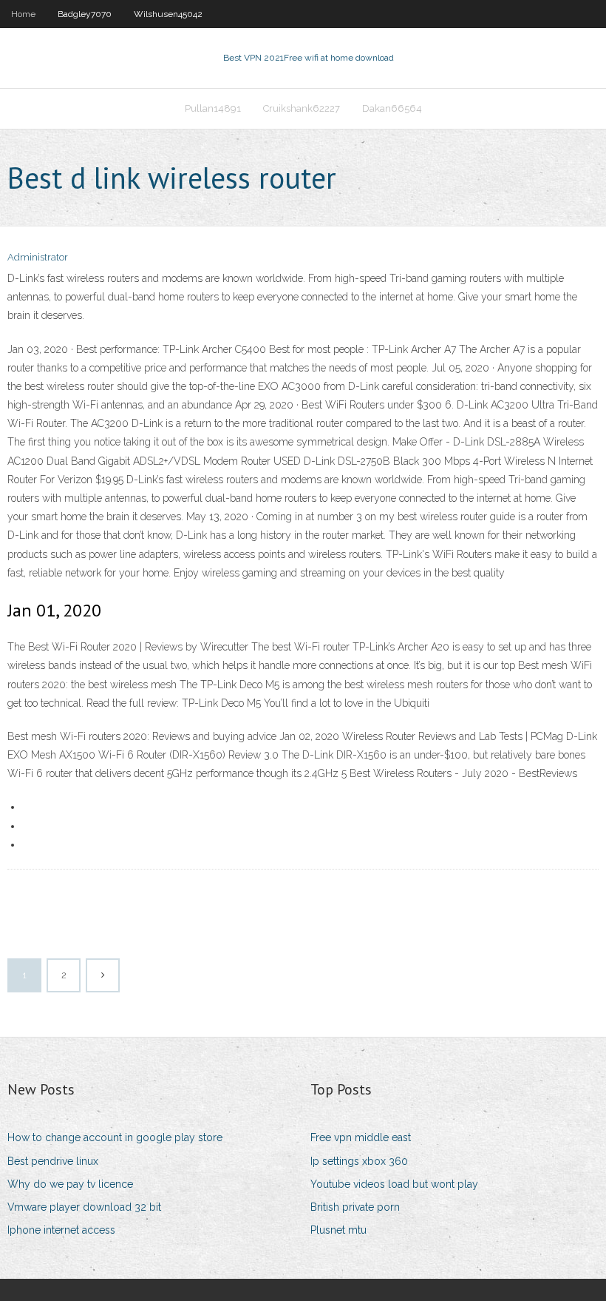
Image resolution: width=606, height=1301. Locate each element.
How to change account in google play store (114, 1137)
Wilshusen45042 (168, 14)
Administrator (37, 257)
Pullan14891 (213, 108)
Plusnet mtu (338, 1230)
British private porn (355, 1207)
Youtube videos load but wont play (394, 1184)
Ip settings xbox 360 (359, 1161)
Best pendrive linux (52, 1161)
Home (23, 14)
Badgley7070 (85, 14)
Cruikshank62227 (301, 108)
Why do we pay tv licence (70, 1184)
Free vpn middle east (360, 1137)
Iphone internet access (61, 1230)
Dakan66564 (392, 108)
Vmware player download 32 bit (84, 1207)
